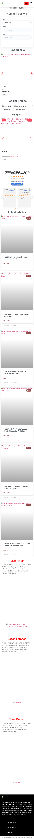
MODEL (5, 26)
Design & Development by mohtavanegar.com (17, 837)
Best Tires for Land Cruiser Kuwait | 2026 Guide (16, 315)
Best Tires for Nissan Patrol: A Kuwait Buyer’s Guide (14, 373)
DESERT (4, 86)
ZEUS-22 (4, 151)
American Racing (20, 109)
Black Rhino (7, 109)
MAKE (4, 19)
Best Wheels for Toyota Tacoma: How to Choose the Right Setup (15, 430)
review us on (16, 184)
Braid (3, 89)
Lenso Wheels (6, 154)
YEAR (4, 34)
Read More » (6, 263)
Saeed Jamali (27, 190)
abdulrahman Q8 (12, 190)
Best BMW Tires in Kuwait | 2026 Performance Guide (15, 258)
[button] (2, 8)
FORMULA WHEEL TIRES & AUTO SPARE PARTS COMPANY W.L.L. (17, 173)
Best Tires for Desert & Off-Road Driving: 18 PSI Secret (15, 487)
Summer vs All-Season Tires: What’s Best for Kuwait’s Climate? (16, 545)
